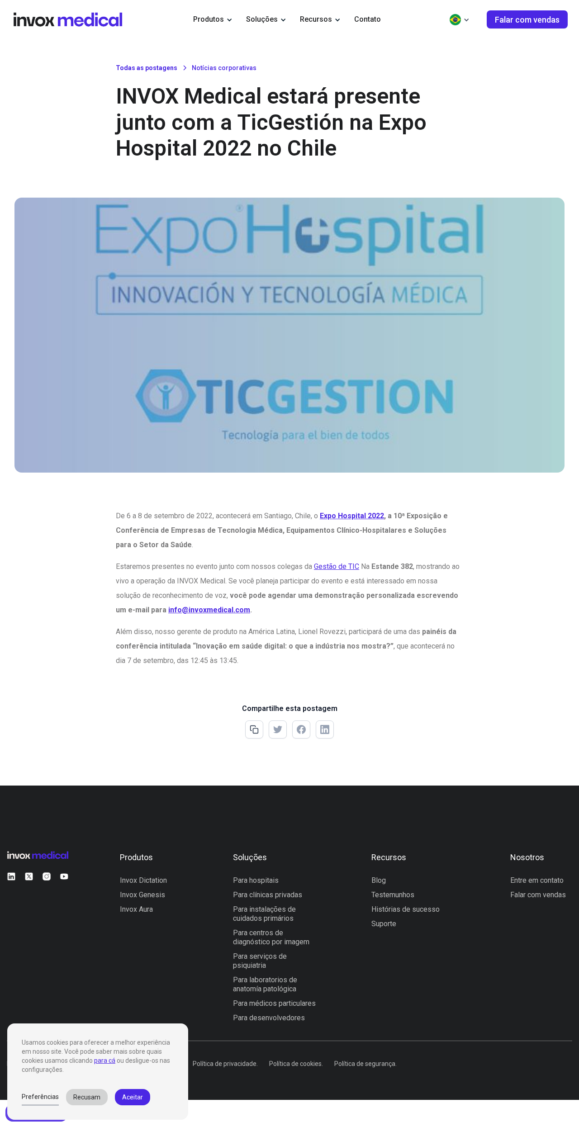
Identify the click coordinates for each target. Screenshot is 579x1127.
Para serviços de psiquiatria (260, 961)
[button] (213, 19)
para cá (104, 1060)
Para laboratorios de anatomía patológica (265, 984)
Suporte (383, 923)
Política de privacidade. (225, 1063)
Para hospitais (256, 880)
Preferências (40, 1096)
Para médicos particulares (274, 1003)
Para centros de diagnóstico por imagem (271, 937)
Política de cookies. (296, 1063)
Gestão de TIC (336, 566)
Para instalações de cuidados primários (264, 914)
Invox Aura (136, 909)
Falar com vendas (538, 894)
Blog (378, 880)
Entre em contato (537, 880)
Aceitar (132, 1097)
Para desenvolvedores (269, 1017)
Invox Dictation (143, 880)
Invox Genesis (142, 894)
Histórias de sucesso (405, 909)
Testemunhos (392, 894)
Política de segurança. (365, 1063)
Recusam (86, 1097)
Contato (367, 19)
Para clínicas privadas (267, 894)
